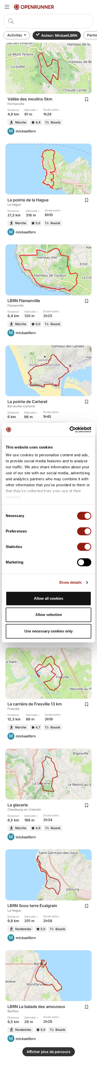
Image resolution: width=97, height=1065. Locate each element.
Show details (70, 582)
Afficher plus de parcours (48, 1052)
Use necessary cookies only (48, 631)
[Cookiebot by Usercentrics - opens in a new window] (69, 429)
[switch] (84, 531)
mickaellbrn (26, 131)
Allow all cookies (48, 598)
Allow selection (48, 614)
